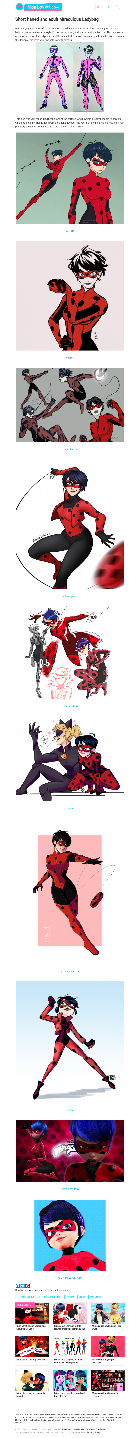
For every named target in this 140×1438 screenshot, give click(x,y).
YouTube (100, 1429)
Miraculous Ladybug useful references (105, 1395)
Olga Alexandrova (70, 1189)
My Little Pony (35, 1420)
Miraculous (70, 1296)
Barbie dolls (29, 1415)
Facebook (108, 7)
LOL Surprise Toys (47, 1417)
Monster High (116, 1417)
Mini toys (58, 1417)
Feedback (67, 1429)
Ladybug (82, 1296)
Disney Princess (71, 1415)
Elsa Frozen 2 (102, 1415)
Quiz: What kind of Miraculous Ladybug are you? (31, 1327)
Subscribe (98, 7)
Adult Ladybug (96, 1296)
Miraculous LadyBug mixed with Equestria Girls (69, 1395)
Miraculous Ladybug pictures (50, 1296)
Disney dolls (60, 1415)
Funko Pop (119, 1415)
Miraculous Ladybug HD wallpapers (103, 1361)
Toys (104, 1420)
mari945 (70, 231)
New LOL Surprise (67, 1420)
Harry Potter (19, 1417)
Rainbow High (97, 1420)
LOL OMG (28, 1417)
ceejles (70, 357)
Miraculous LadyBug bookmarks (32, 1359)
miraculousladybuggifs (70, 1278)
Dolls (95, 1415)
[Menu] (88, 7)
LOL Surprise (36, 1417)
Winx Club (110, 1420)
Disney (53, 1415)
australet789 (70, 449)
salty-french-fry (70, 706)
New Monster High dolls (83, 1420)
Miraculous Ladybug (25, 1296)
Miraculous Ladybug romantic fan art (30, 1395)
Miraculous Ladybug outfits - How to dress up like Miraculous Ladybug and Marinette (69, 1327)
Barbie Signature (40, 1415)
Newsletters (78, 1429)
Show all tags (20, 1422)
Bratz (48, 1415)
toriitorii (70, 808)
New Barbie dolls (46, 1420)
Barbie (22, 1415)
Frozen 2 (111, 1415)
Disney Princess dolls (85, 1415)
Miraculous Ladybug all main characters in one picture (68, 1361)
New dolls (56, 1420)
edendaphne (70, 596)
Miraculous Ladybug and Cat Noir (98, 1417)
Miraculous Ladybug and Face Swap (106, 1327)
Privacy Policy (93, 1432)
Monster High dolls (22, 1420)
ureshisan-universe (70, 971)
